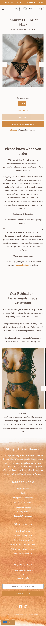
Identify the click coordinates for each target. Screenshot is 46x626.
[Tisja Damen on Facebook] (20, 607)
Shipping (13, 130)
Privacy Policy (23, 511)
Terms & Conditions (23, 516)
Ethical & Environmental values (23, 544)
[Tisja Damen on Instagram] (25, 607)
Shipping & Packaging (23, 497)
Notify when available (23, 124)
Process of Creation (23, 554)
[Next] (41, 64)
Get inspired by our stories (23, 549)
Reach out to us (23, 531)
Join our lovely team (23, 535)
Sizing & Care (23, 488)
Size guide (23, 110)
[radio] (22, 103)
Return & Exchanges (23, 502)
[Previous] (4, 64)
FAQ (23, 493)
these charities (22, 265)
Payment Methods (23, 507)
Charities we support (23, 540)
